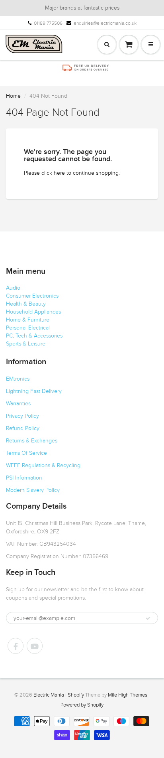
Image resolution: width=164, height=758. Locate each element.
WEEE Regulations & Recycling (43, 465)
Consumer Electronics (32, 295)
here (59, 173)
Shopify (76, 695)
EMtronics (17, 378)
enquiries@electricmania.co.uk (105, 23)
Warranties (18, 403)
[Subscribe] (148, 618)
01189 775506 (48, 23)
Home (13, 96)
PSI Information (24, 477)
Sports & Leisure (25, 343)
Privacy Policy (22, 416)
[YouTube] (35, 646)
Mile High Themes (127, 695)
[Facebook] (15, 646)
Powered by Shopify (82, 705)
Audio (13, 287)
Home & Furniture (27, 319)
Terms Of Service (26, 453)
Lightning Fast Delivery (34, 391)
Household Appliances (33, 311)
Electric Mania (48, 695)
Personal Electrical (28, 327)
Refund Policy (22, 428)
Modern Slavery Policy (33, 490)
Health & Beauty (26, 303)
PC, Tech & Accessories (34, 335)
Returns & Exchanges (31, 440)
